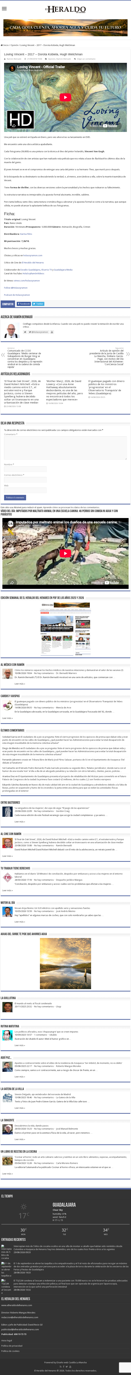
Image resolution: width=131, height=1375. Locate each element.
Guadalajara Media (63, 269)
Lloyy (58, 1006)
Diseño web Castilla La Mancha (72, 1362)
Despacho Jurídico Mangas (69, 880)
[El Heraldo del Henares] (65, 9)
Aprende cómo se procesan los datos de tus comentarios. (71, 507)
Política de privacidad (11, 1346)
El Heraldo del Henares (33, 262)
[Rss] (60, 1367)
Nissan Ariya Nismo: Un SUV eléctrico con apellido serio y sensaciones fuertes (52, 908)
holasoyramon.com (32, 255)
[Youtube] (70, 1367)
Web (6, 485)
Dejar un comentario (86, 59)
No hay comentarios (44, 673)
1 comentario (40, 1035)
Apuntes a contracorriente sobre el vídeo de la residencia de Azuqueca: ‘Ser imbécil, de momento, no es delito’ (68, 1063)
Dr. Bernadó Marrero (66, 673)
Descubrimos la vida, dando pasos (31, 1125)
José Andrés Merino (65, 911)
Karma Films (26, 234)
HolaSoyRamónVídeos (33, 273)
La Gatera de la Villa (65, 1097)
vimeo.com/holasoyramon (27, 280)
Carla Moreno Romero (67, 1163)
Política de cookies (10, 1351)
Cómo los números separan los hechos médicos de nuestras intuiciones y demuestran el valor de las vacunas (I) (69, 670)
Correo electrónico (14, 475)
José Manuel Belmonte (67, 1128)
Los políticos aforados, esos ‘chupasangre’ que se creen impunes (46, 1031)
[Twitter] (66, 1367)
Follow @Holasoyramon (15, 288)
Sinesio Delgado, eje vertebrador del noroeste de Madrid (43, 1094)
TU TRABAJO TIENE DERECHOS (15, 868)
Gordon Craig (63, 811)
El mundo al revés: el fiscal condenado (33, 1003)
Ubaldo (53, 1035)
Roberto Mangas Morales (68, 1066)
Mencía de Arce (63, 707)
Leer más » (20, 683)
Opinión (14, 45)
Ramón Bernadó (14, 59)
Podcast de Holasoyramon (17, 295)
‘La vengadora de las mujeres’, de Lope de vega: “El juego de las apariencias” (52, 808)
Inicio (6, 45)
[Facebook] (64, 1367)
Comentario (10, 434)
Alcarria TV (46, 269)
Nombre (9, 464)
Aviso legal (6, 1340)
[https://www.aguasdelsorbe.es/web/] (65, 27)
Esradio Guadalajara (30, 269)
